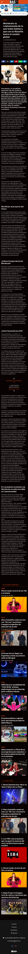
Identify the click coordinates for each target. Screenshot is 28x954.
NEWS (5, 20)
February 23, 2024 (14, 389)
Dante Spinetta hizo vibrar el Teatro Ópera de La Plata (14, 786)
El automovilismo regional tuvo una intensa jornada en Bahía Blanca (12, 720)
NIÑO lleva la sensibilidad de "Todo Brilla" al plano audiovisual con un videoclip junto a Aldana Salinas (13, 688)
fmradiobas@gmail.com (14, 941)
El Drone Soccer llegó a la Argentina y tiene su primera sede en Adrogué (13, 655)
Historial (14, 927)
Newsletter (14, 930)
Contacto (14, 924)
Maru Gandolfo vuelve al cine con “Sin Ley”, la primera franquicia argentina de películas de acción (13, 623)
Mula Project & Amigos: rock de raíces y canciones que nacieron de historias (14, 895)
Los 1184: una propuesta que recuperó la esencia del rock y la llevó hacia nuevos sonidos (12, 842)
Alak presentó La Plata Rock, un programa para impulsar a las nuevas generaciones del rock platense (13, 752)
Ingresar (14, 933)
